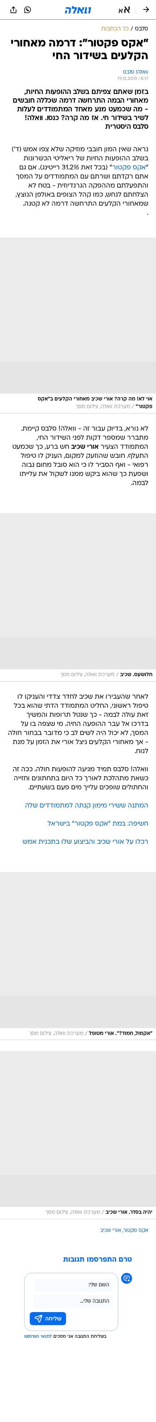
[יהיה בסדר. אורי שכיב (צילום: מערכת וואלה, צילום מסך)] (78, 1135)
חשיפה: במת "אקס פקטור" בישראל (98, 824)
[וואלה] (78, 9)
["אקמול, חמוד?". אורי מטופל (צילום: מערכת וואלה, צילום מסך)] (78, 956)
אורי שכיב (110, 1230)
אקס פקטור (129, 167)
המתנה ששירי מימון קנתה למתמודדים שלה (86, 805)
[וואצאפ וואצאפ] (27, 9)
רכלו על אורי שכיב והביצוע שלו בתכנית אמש (85, 842)
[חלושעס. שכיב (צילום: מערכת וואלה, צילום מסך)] (78, 597)
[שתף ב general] (13, 10)
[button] (124, 10)
